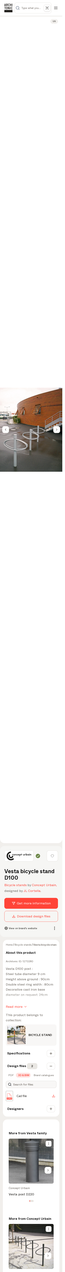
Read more (14, 1006)
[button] (29, 1200)
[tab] (10, 1075)
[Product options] (48, 1144)
